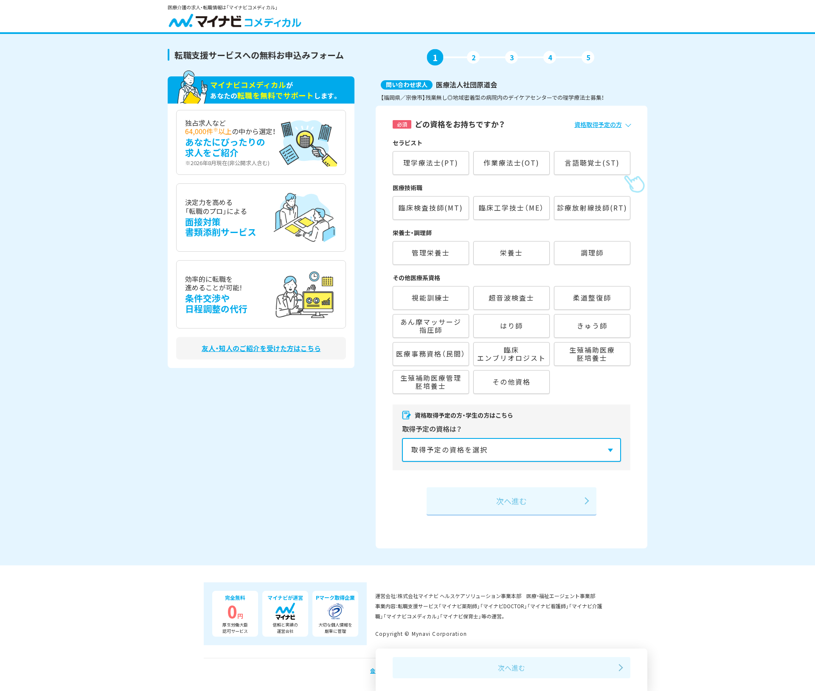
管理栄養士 (431, 252)
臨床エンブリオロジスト (511, 354)
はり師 (511, 325)
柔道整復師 (592, 297)
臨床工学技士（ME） (511, 207)
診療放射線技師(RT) (592, 207)
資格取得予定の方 (598, 124)
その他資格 (511, 381)
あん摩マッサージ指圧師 (430, 326)
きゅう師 (592, 325)
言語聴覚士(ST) (592, 162)
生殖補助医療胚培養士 (592, 354)
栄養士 (511, 252)
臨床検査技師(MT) (431, 207)
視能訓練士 (431, 297)
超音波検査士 (511, 297)
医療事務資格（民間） (430, 353)
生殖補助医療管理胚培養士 (430, 382)
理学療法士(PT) (430, 162)
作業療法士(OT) (511, 162)
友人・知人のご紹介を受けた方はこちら (261, 348)
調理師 (592, 252)
